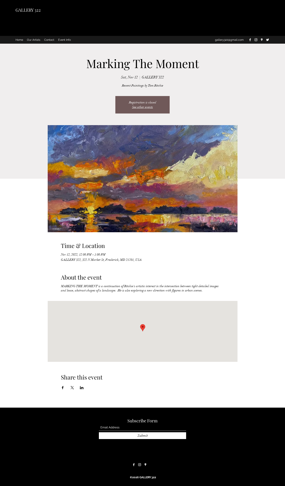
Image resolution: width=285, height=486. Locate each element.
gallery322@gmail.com (229, 39)
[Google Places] (262, 40)
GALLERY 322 (28, 10)
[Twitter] (267, 40)
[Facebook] (250, 40)
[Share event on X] (72, 387)
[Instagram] (256, 40)
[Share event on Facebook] (63, 387)
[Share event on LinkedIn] (82, 387)
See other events (142, 107)
